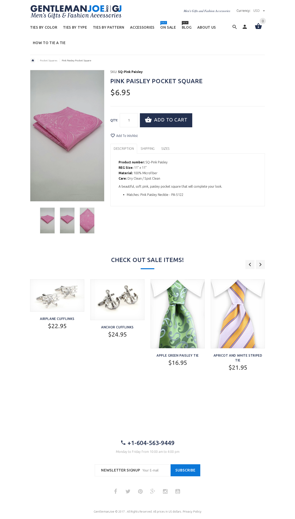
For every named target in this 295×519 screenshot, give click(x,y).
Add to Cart (170, 119)
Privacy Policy (192, 511)
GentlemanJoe (104, 511)
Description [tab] (124, 148)
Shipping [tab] (148, 148)
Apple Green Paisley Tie (178, 355)
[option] (47, 220)
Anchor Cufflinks (117, 327)
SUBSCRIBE (185, 470)
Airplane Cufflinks (57, 319)
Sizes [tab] (165, 148)
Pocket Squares (48, 60)
